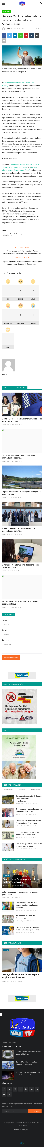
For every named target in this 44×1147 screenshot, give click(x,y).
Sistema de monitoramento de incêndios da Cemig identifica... (20, 566)
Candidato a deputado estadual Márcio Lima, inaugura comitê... (28, 928)
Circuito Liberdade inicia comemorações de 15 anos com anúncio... (22, 420)
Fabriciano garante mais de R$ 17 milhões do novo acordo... (29, 845)
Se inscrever (35, 1111)
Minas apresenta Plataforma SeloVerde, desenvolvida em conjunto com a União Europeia (22, 252)
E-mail (4, 630)
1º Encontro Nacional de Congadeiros (25, 917)
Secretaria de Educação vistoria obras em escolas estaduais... (20, 602)
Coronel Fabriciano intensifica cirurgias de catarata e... (26, 1063)
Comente (5, 640)
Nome (4, 620)
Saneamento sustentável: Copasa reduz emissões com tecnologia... (29, 798)
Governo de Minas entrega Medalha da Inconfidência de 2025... (18, 529)
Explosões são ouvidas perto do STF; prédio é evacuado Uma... (29, 1073)
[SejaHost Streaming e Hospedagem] (22, 1142)
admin (8, 29)
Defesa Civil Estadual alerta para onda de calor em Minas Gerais (19, 234)
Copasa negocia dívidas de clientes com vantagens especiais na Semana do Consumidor (22, 262)
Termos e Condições (21, 1129)
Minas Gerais (6, 11)
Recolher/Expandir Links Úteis (1, 1014)
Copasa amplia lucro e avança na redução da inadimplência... (21, 493)
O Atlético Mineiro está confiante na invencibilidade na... (28, 1053)
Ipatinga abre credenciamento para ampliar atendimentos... (20, 976)
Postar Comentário (11, 658)
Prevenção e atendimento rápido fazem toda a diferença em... (28, 822)
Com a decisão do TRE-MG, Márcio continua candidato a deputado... (27, 905)
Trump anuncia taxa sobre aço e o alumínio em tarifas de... (29, 810)
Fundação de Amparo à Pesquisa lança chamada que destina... (18, 456)
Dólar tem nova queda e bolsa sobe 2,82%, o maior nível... (27, 833)
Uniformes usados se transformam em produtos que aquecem (20, 893)
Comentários (8, 614)
